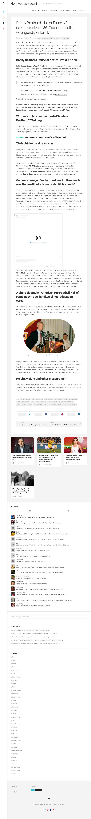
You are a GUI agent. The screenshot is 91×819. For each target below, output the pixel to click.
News (13, 733)
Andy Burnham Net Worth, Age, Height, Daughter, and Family (32, 550)
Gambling (19, 515)
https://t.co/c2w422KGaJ (38, 91)
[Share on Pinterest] (57, 414)
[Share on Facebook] (41, 414)
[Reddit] (3, 17)
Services (14, 760)
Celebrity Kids (16, 677)
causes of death (47, 38)
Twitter (71, 355)
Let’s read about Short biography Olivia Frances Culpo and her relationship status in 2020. (41, 594)
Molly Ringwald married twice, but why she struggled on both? (33, 605)
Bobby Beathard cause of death (53, 399)
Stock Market (16, 767)
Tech (13, 773)
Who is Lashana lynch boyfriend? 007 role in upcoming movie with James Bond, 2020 (40, 589)
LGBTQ (14, 723)
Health (75, 10)
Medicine (14, 727)
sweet (34, 38)
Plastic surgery (16, 740)
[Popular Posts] (68, 511)
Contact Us (82, 10)
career (18, 526)
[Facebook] (3, 11)
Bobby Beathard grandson (38, 401)
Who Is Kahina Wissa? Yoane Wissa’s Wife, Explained (31, 561)
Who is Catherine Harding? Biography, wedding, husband (45, 137)
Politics (14, 744)
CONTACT (14, 792)
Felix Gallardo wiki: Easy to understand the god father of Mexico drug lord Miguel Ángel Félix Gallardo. (44, 600)
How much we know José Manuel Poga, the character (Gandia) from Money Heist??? (39, 572)
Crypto (14, 683)
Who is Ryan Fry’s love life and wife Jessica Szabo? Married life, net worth (21, 491)
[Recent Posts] (30, 511)
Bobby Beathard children (70, 399)
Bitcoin (14, 660)
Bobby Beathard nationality (24, 404)
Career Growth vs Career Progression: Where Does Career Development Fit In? (37, 528)
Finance (68, 10)
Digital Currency (16, 690)
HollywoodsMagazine (25, 4)
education (15, 693)
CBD (13, 673)
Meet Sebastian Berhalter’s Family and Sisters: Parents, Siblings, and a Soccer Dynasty (40, 539)
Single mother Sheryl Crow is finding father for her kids (31, 578)
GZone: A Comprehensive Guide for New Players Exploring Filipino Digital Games (38, 523)
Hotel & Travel (16, 717)
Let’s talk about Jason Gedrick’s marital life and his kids (31, 583)
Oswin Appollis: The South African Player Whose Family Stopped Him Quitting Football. (40, 567)
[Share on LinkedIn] (73, 414)
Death (13, 687)
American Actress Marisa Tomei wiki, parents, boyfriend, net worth (74, 457)
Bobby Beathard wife (70, 404)
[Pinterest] (3, 29)
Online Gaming (16, 737)
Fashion (14, 700)
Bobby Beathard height (54, 401)
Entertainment (16, 697)
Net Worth (45, 10)
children (56, 38)
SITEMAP (14, 786)
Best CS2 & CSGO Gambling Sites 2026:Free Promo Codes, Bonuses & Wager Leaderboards (41, 534)
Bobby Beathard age (37, 399)
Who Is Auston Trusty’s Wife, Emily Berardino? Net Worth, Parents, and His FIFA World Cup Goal (42, 545)
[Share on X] (24, 414)
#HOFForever (46, 85)
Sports (14, 764)
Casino (18, 532)
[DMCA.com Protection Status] (36, 790)
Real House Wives (17, 750)
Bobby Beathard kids (67, 401)
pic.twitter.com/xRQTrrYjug (57, 91)
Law (13, 720)
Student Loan (16, 770)
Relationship (53, 10)
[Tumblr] (3, 23)
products (14, 747)
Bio (39, 10)
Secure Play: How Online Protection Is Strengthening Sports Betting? (35, 517)
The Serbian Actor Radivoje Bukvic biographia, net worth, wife (22, 457)
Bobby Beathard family (23, 401)
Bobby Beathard (25, 399)
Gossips (61, 10)
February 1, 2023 (61, 94)
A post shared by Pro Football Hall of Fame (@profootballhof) (38, 266)
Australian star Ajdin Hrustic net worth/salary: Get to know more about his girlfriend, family (48, 458)
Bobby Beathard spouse (56, 404)
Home (34, 10)
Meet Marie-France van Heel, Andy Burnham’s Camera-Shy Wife (33, 556)
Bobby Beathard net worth (41, 404)
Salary (14, 757)
